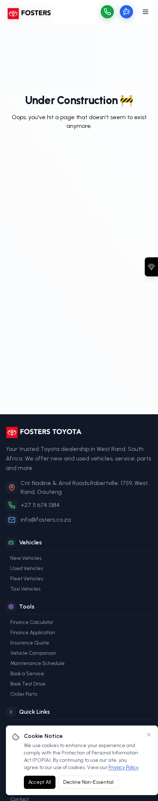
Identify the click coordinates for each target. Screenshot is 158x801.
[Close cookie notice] (149, 735)
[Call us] (107, 11)
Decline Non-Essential (88, 782)
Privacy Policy (123, 767)
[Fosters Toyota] (79, 432)
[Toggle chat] (126, 11)
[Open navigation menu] (145, 11)
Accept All (39, 782)
